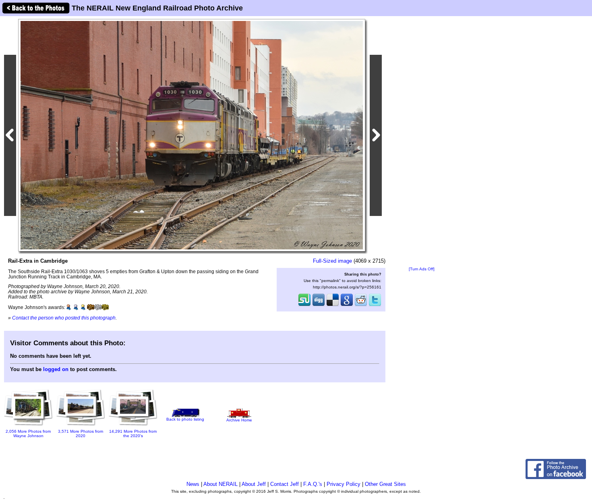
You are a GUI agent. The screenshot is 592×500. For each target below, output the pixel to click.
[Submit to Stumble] (304, 305)
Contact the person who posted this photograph (64, 317)
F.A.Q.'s (312, 484)
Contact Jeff (284, 484)
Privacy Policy (343, 484)
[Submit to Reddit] (360, 305)
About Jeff (254, 484)
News (192, 484)
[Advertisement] (421, 142)
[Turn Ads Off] (422, 269)
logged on (55, 369)
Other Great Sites (385, 484)
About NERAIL (220, 484)
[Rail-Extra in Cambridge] (192, 135)
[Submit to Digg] (318, 305)
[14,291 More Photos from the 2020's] (133, 426)
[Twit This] (374, 305)
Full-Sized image (332, 261)
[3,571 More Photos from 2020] (80, 426)
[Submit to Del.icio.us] (332, 305)
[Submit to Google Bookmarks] (346, 305)
